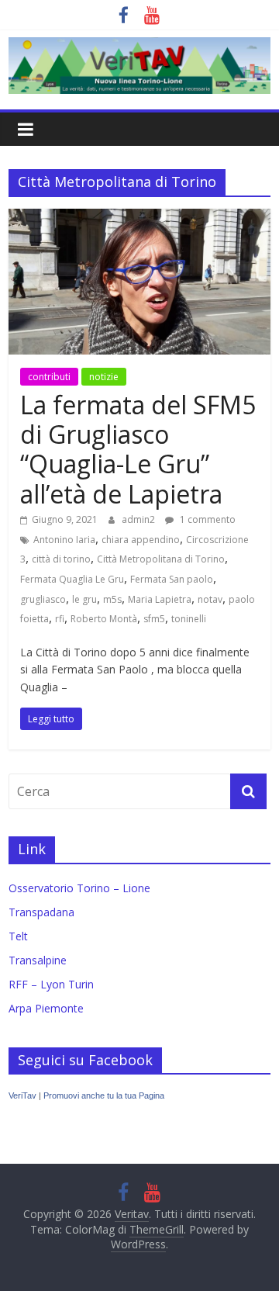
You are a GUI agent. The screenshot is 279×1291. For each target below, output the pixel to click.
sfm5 (154, 618)
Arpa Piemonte (46, 1008)
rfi (59, 618)
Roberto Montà (104, 618)
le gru (84, 599)
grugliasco (43, 599)
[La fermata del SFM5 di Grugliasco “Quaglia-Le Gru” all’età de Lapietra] (139, 218)
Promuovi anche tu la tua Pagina (103, 1095)
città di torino (61, 559)
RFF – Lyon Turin (51, 984)
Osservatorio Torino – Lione (79, 888)
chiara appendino (141, 539)
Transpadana (41, 912)
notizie (104, 376)
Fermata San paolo (171, 579)
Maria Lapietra (159, 599)
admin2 (139, 519)
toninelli (188, 618)
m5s (112, 599)
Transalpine (38, 960)
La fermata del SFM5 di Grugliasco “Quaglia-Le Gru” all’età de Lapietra (138, 449)
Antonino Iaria (64, 539)
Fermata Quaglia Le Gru (72, 579)
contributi (49, 376)
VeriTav (22, 1095)
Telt (18, 936)
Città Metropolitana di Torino (161, 559)
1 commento (206, 519)
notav (210, 599)
